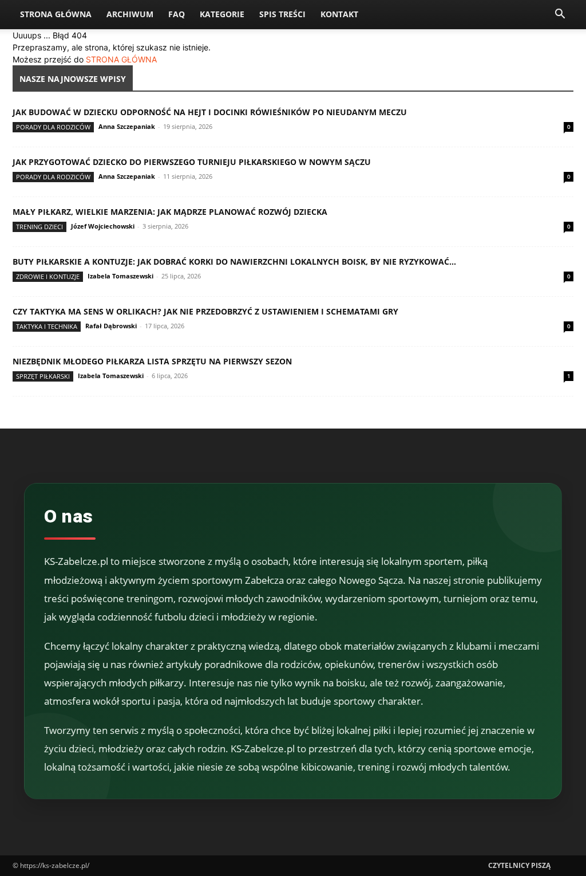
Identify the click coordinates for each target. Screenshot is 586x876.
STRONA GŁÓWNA (121, 59)
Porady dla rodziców (53, 127)
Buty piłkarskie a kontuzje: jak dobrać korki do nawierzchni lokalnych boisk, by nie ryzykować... (234, 261)
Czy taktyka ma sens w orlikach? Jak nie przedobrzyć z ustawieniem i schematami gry (205, 311)
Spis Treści (282, 14)
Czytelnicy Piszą (519, 865)
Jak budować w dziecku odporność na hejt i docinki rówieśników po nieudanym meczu (210, 112)
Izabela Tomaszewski (120, 276)
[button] (559, 15)
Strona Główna (56, 14)
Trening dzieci (39, 226)
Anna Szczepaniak (126, 126)
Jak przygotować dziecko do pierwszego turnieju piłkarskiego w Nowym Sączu (192, 161)
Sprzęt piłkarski (43, 376)
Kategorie (222, 14)
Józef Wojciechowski (102, 226)
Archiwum (129, 14)
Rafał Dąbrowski (111, 325)
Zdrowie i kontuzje (48, 276)
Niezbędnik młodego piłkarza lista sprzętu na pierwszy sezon (152, 361)
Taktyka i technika (46, 326)
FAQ (176, 14)
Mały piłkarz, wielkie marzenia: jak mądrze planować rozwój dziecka (170, 211)
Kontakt (339, 14)
